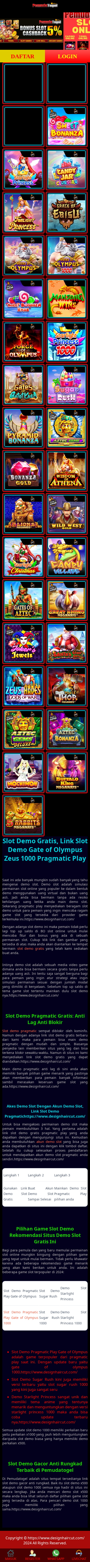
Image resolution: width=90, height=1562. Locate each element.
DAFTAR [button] (22, 56)
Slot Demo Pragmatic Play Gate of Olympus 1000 (20, 1317)
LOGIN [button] (67, 56)
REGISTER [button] (32, 1558)
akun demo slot (49, 1141)
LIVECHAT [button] (79, 1558)
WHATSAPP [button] (56, 1558)
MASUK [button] (10, 1558)
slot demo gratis (30, 948)
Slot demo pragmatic (19, 1031)
